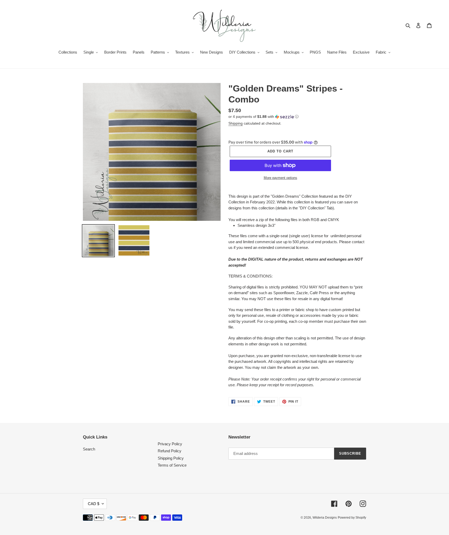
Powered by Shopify (352, 517)
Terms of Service (172, 465)
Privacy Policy (170, 444)
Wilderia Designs (325, 517)
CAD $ (93, 503)
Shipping (235, 123)
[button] (263, 116)
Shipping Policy (171, 458)
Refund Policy (169, 451)
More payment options (280, 178)
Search (89, 449)
